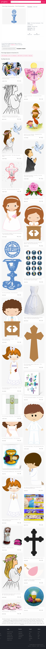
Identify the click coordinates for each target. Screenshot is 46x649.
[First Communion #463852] (33, 507)
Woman (30, 636)
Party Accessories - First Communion (9, 611)
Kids (30, 639)
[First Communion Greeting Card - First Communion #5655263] (12, 456)
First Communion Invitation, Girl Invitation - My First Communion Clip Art (11, 388)
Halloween (20, 633)
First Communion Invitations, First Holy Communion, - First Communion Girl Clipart (12, 234)
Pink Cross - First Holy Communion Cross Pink (11, 189)
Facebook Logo (10, 636)
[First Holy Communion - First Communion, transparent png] (14, 16)
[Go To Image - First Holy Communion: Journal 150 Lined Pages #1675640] (33, 189)
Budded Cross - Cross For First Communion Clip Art (33, 558)
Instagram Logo (10, 631)
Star (38, 636)
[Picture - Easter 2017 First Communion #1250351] (33, 596)
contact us (13, 44)
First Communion (27, 522)
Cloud (39, 631)
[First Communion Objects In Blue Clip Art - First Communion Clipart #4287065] (33, 343)
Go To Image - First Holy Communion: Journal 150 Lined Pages (33, 199)
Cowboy (30, 638)
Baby (30, 635)
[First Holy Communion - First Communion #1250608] (12, 265)
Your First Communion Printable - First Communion (33, 397)
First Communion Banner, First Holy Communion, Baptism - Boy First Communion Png (33, 243)
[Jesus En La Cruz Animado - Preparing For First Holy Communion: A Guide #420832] (33, 117)
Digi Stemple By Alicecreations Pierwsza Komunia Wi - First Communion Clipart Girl (11, 594)
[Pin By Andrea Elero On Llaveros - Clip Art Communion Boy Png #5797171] (12, 318)
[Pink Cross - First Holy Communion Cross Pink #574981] (12, 174)
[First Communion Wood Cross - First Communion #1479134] (12, 404)
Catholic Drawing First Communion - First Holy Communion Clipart (11, 78)
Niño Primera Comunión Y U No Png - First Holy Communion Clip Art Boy (33, 176)
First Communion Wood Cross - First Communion (11, 416)
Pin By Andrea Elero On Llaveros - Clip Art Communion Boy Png (10, 339)
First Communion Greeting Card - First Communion (11, 471)
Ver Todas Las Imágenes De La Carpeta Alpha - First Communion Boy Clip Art (33, 488)
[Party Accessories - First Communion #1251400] (12, 605)
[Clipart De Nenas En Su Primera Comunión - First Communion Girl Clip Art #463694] (12, 498)
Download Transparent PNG (9, 48)
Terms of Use (42, 646)
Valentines (20, 636)
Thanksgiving (20, 635)
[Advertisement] (13, 33)
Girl (29, 633)
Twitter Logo (9, 633)
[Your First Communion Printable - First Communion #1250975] (33, 383)
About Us (29, 646)
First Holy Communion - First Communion (10, 292)
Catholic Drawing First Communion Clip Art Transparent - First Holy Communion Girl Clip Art (11, 116)
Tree (38, 638)
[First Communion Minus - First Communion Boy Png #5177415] (33, 424)
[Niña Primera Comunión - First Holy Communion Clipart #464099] (12, 138)
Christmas (20, 631)
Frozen (30, 631)
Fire (38, 633)
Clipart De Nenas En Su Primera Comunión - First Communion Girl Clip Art (11, 520)
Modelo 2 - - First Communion (8, 547)
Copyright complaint (21, 48)
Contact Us (34, 646)
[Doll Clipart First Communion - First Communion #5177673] (12, 429)
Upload (43, 1)
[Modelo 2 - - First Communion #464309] (12, 536)
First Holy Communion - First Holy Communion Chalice (33, 96)
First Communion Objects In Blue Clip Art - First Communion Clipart (33, 365)
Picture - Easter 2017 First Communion (31, 607)
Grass (39, 635)
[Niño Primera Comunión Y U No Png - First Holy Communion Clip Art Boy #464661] (33, 157)
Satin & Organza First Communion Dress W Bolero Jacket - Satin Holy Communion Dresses (33, 318)
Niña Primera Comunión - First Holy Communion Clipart (11, 156)
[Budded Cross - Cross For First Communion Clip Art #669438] (33, 542)
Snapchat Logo (10, 638)
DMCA (38, 646)
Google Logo (9, 639)
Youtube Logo (9, 635)
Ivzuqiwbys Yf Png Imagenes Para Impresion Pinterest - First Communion (32, 580)
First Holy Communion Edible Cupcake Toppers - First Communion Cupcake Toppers (33, 279)
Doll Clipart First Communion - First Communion (11, 438)
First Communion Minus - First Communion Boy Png (33, 446)
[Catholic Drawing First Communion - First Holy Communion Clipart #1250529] (12, 69)
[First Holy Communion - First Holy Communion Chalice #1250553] (33, 78)
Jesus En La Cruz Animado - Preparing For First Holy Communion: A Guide (33, 135)
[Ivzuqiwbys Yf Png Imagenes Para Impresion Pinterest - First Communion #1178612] (33, 571)
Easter (19, 638)
